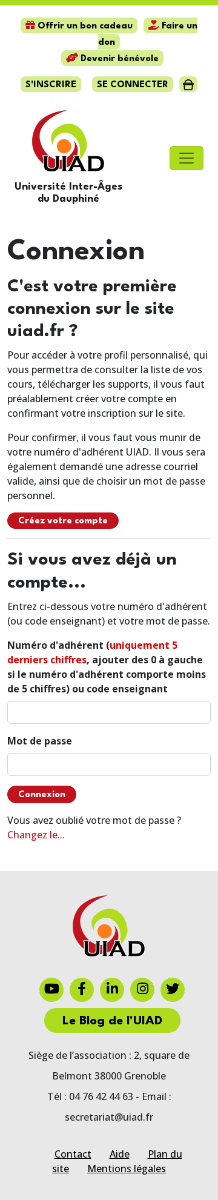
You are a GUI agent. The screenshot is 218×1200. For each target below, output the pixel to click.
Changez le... (36, 834)
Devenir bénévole (118, 59)
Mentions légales (126, 1168)
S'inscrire (50, 85)
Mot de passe (39, 741)
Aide (120, 1154)
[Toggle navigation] (186, 158)
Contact (72, 1154)
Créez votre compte (63, 521)
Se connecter (132, 85)
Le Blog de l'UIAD (112, 1021)
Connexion (41, 795)
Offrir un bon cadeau (84, 26)
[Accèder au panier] (188, 84)
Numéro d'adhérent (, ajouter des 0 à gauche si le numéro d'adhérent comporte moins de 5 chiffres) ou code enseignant (106, 666)
